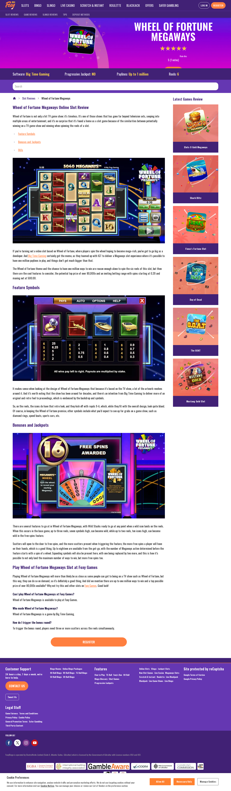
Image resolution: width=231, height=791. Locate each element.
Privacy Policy (11, 717)
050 (132, 754)
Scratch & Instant (92, 5)
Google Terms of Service (194, 675)
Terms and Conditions (28, 713)
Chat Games (114, 679)
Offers (149, 5)
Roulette (115, 5)
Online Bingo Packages (72, 668)
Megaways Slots (172, 673)
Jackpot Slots (164, 668)
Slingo (51, 5)
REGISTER (218, 5)
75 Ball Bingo (81, 673)
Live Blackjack (172, 677)
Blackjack (133, 5)
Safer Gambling (169, 5)
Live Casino (68, 5)
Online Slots (144, 668)
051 (139, 754)
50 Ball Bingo (56, 677)
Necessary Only (184, 781)
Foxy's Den (117, 675)
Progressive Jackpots (104, 683)
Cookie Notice (47, 785)
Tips (65, 14)
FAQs (20, 150)
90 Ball (126, 675)
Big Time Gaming (38, 74)
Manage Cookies (208, 781)
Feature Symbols (26, 134)
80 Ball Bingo (68, 673)
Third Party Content (14, 725)
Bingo (37, 5)
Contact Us (17, 686)
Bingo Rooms (55, 668)
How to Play (100, 675)
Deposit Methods (81, 14)
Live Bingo (169, 681)
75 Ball (109, 675)
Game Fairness (11, 713)
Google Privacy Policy (193, 679)
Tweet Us (12, 697)
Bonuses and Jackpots (29, 142)
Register (89, 642)
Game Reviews (30, 14)
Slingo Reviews (50, 14)
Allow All (160, 781)
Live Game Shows (156, 681)
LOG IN (204, 5)
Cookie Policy (24, 717)
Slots (25, 5)
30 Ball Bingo (68, 677)
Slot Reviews (11, 14)
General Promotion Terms (16, 721)
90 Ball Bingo (56, 673)
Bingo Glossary (101, 679)
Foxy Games (91, 586)
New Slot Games (146, 673)
